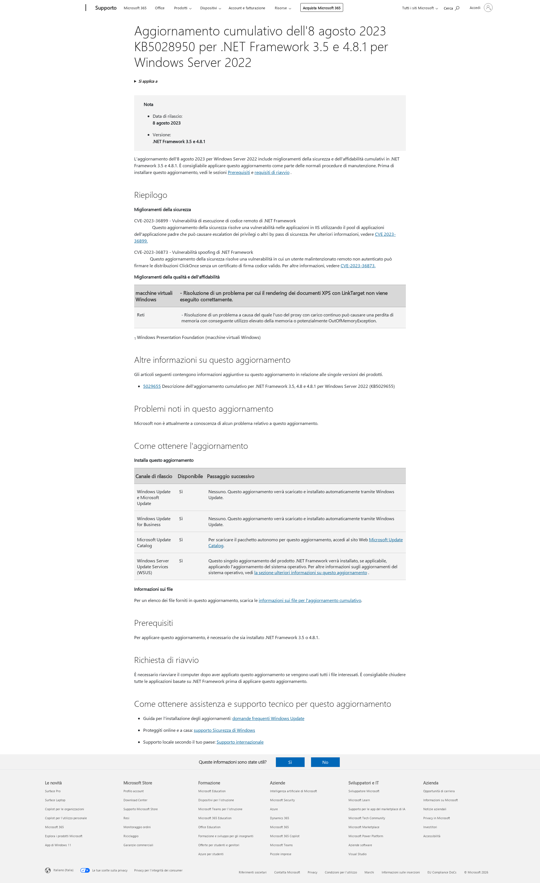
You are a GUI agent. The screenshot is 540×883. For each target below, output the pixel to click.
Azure (274, 809)
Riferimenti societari (253, 872)
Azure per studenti (211, 854)
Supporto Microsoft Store (140, 809)
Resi (126, 818)
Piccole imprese (280, 854)
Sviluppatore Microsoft (363, 791)
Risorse (281, 7)
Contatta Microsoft (287, 872)
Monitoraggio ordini (137, 827)
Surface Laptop (55, 800)
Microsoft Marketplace (363, 827)
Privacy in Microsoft (436, 818)
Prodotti (180, 7)
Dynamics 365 (279, 818)
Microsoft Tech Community (366, 818)
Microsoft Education (212, 791)
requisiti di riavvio (272, 172)
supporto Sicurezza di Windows (224, 730)
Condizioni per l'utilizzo (341, 872)
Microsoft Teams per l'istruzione (220, 809)
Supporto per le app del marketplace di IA (376, 809)
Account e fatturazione (247, 7)
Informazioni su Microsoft (440, 800)
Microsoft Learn (359, 800)
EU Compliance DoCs (442, 872)
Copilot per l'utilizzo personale (66, 818)
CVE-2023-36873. (358, 265)
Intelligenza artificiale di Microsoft (293, 791)
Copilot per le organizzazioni (64, 809)
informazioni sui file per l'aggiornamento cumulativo (310, 600)
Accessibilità (431, 836)
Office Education (209, 827)
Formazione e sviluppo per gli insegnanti (225, 836)
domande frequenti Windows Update (268, 718)
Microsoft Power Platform (365, 836)
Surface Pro (52, 791)
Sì (290, 762)
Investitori (430, 827)
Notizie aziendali (434, 809)
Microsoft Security (282, 800)
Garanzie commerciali (138, 845)
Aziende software (360, 845)
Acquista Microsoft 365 (322, 7)
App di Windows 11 (58, 845)
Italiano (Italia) (63, 870)
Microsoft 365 (135, 7)
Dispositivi (208, 7)
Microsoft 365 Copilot (285, 836)
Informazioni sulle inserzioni (401, 872)
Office (160, 7)
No (325, 762)
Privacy (312, 872)
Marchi (369, 872)
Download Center (135, 800)
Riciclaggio (130, 836)
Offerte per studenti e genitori (218, 845)
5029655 (152, 386)
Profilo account (133, 791)
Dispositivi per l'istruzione (216, 800)
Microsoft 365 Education (214, 818)
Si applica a (147, 81)
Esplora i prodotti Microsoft (63, 836)
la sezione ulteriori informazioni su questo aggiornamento (310, 572)
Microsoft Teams (281, 845)
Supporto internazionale (240, 742)
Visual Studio (357, 854)
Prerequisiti (239, 172)
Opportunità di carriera (439, 791)
